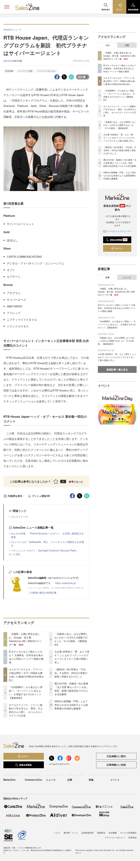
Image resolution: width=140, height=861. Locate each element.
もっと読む (15, 554)
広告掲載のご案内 (116, 756)
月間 (127, 45)
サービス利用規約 (128, 832)
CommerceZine (33, 779)
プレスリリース (19, 516)
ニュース (127, 277)
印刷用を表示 (15, 496)
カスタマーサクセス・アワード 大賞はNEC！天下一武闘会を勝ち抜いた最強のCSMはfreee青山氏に (26, 675)
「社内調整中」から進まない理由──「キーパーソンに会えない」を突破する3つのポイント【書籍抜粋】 (25, 692)
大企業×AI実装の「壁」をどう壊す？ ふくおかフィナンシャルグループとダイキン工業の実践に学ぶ (71, 657)
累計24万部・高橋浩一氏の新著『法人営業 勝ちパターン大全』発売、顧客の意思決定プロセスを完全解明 (71, 689)
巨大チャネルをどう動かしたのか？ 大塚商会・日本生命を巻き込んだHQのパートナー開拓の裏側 (26, 657)
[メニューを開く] (7, 7)
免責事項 (101, 832)
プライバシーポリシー (114, 837)
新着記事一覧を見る (117, 369)
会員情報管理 (87, 832)
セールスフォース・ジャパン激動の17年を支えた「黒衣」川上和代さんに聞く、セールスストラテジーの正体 (26, 710)
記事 (108, 277)
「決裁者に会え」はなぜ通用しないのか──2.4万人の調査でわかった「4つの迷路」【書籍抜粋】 (71, 639)
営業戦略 (9, 70)
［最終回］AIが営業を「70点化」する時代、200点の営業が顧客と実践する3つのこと (70, 673)
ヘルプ (57, 832)
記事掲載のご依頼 (116, 764)
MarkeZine (9, 779)
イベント (115, 779)
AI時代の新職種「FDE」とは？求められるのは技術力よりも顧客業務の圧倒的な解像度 (71, 704)
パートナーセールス (46, 70)
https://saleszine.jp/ (65, 583)
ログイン (119, 248)
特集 (91, 779)
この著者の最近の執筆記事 (42, 592)
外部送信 (132, 837)
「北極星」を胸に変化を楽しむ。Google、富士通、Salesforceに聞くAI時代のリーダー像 (25, 639)
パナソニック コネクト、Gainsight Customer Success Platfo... (44, 550)
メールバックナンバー (119, 231)
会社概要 (113, 832)
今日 (108, 45)
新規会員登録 (118, 239)
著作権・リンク (71, 832)
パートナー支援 (25, 70)
